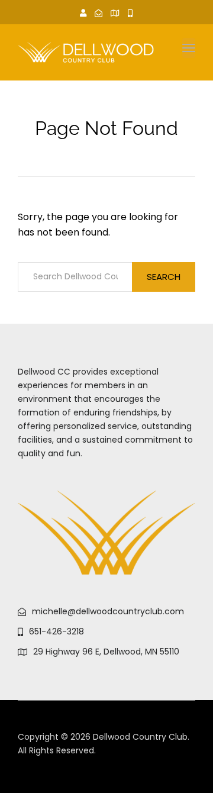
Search (163, 276)
